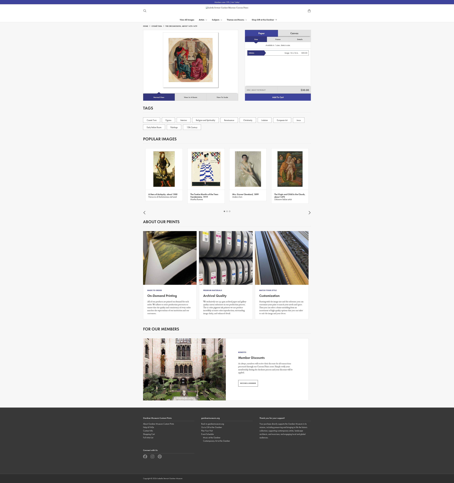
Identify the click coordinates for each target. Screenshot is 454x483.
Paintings (174, 127)
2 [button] (227, 211)
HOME (145, 26)
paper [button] (261, 33)
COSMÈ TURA (156, 26)
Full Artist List (148, 437)
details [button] (300, 39)
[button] (278, 53)
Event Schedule (207, 434)
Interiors (183, 120)
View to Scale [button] (222, 97)
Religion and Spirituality (205, 120)
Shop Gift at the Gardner (263, 19)
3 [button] (229, 211)
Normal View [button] (158, 97)
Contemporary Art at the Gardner (216, 440)
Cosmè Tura (151, 120)
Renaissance (229, 120)
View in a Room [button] (190, 97)
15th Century (192, 127)
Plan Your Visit (207, 430)
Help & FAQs (148, 427)
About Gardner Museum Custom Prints (158, 423)
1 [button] (224, 211)
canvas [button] (294, 33)
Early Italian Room (154, 127)
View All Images (187, 19)
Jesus (299, 120)
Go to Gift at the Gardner (211, 427)
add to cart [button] (278, 97)
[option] (164, 174)
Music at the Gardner (211, 437)
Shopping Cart (149, 434)
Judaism (264, 120)
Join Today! (235, 2)
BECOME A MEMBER (248, 383)
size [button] (256, 39)
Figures (168, 120)
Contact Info (148, 430)
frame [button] (277, 39)
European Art (282, 120)
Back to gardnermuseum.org (212, 423)
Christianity (247, 120)
